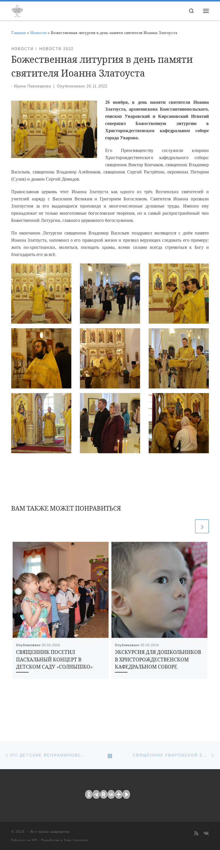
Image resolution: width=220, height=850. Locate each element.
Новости (38, 32)
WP (34, 840)
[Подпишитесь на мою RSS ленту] (196, 834)
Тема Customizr (76, 840)
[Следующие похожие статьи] (202, 526)
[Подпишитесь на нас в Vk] (206, 834)
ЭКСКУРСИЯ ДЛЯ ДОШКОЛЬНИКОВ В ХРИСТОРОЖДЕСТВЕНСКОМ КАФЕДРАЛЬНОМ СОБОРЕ (158, 659)
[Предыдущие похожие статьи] (187, 526)
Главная (18, 32)
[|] (17, 9)
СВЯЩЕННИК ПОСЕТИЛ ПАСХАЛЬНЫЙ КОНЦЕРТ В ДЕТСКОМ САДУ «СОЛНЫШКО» (54, 659)
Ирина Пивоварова (32, 86)
